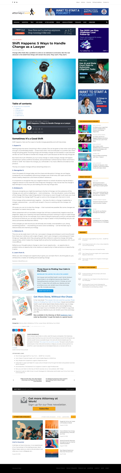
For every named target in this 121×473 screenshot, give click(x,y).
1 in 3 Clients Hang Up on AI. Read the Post (93, 249)
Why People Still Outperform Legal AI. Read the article (31, 360)
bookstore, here (66, 315)
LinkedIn (14, 347)
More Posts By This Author (20, 349)
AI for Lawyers (49, 22)
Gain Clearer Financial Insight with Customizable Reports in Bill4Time (36, 358)
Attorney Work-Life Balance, (26, 323)
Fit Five (59, 416)
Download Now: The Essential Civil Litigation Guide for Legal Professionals (37, 366)
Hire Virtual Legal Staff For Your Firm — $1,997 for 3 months (33, 356)
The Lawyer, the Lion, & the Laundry (49, 342)
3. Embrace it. (19, 112)
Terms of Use (82, 468)
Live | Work (39, 22)
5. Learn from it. (19, 115)
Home (107, 468)
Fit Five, (36, 323)
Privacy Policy (60, 468)
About (78, 2)
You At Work (56, 323)
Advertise (90, 468)
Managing (16, 22)
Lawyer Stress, (42, 323)
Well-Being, (50, 323)
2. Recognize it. (19, 110)
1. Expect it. (18, 108)
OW (45, 290)
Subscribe (92, 22)
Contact (97, 468)
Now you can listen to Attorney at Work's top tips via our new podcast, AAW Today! (40, 369)
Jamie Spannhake (19, 50)
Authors (83, 2)
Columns (89, 2)
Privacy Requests (72, 468)
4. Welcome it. (19, 114)
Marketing (25, 22)
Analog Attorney (67, 22)
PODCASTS (78, 22)
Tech (32, 22)
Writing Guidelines (97, 2)
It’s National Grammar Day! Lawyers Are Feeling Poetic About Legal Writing (56, 380)
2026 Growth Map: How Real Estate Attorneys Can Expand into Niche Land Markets (31, 380)
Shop (84, 22)
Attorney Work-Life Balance (49, 416)
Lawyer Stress (65, 416)
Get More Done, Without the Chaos (53, 296)
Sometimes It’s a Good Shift (22, 106)
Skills (58, 22)
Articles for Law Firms (44, 389)
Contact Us (106, 2)
